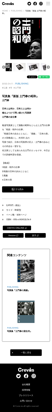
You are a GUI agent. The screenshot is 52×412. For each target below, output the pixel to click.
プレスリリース (26, 396)
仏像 (5, 88)
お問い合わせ (26, 401)
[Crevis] (8, 3)
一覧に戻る (26, 353)
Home (5, 11)
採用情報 (26, 390)
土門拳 (18, 88)
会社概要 (26, 385)
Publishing (16, 11)
